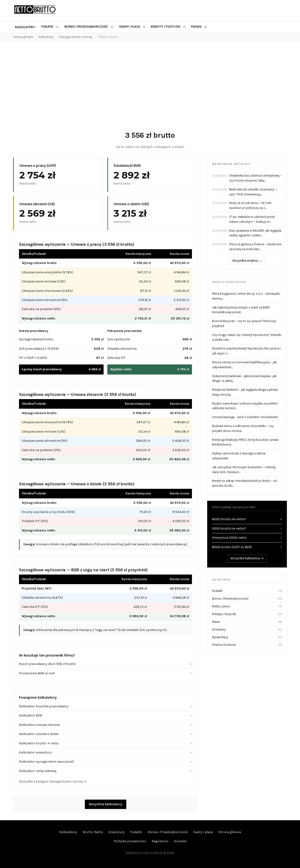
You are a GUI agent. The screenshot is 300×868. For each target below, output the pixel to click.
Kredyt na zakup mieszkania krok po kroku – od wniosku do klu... (244, 483)
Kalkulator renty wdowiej (105, 771)
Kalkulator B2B (105, 715)
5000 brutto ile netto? (247, 528)
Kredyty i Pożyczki (168, 26)
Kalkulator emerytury (105, 752)
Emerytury (219, 629)
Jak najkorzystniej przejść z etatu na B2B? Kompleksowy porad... (241, 310)
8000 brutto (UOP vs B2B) (247, 547)
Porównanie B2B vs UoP (105, 673)
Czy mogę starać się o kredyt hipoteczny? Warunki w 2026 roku (246, 337)
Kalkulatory (25, 27)
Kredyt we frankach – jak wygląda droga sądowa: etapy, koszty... (245, 392)
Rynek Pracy (220, 637)
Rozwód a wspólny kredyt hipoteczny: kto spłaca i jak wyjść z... (246, 351)
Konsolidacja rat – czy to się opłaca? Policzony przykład (244, 323)
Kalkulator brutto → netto (105, 743)
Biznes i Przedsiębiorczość (89, 26)
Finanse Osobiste (224, 644)
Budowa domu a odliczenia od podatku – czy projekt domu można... (243, 428)
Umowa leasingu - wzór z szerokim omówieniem (245, 417)
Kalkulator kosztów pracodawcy (105, 706)
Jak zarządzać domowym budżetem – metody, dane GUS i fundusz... (244, 469)
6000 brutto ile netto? (247, 519)
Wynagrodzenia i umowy (75, 37)
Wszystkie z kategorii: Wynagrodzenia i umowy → (52, 781)
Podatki (50, 26)
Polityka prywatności (130, 841)
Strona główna (23, 37)
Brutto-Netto (93, 832)
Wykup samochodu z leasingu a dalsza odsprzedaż (239, 456)
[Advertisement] (150, 89)
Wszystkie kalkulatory (105, 804)
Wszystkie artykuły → (247, 260)
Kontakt (180, 841)
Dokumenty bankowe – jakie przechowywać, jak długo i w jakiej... (244, 378)
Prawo (198, 26)
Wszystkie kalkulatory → (247, 558)
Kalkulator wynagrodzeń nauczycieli (105, 762)
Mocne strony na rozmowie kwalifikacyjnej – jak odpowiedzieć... (244, 364)
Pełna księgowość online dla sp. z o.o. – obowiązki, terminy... (246, 296)
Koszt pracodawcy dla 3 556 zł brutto (105, 664)
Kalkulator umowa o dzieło (105, 734)
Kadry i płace (132, 26)
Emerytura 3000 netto (247, 538)
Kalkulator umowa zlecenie (105, 725)
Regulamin (160, 841)
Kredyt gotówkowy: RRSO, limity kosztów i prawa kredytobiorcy (245, 442)
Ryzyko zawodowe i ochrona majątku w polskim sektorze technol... (245, 406)
